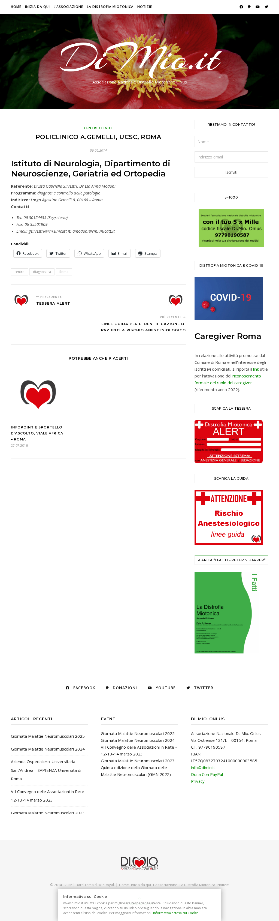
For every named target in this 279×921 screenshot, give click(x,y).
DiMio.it (139, 58)
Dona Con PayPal (207, 774)
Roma (63, 271)
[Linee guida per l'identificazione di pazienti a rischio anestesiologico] (175, 300)
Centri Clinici (98, 128)
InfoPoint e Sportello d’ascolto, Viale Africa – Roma (37, 433)
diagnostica (42, 271)
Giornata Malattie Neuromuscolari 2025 (48, 736)
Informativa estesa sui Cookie (176, 913)
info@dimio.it (203, 767)
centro (19, 271)
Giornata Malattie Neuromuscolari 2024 (48, 749)
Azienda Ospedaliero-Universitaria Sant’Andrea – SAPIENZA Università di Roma (46, 770)
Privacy (198, 781)
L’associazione (68, 6)
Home (16, 6)
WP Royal (106, 884)
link (256, 369)
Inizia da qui (37, 6)
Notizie (144, 6)
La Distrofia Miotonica (110, 6)
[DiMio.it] (139, 863)
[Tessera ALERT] (21, 300)
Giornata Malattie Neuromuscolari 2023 (48, 812)
